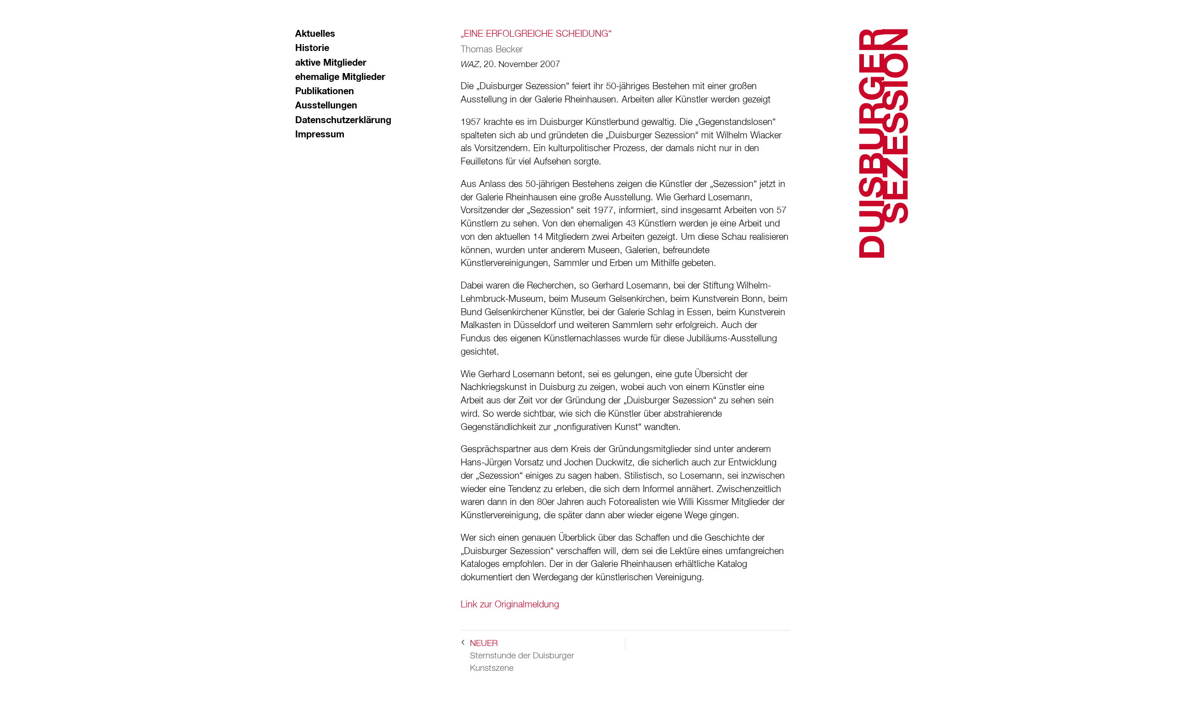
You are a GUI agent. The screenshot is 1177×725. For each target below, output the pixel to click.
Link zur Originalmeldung (510, 604)
